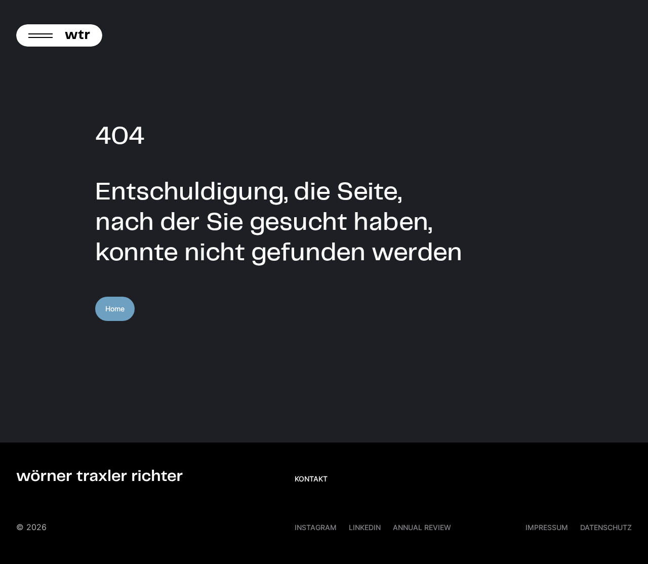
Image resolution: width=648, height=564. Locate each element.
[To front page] (80, 35)
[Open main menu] (37, 35)
